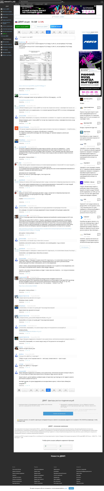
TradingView (90, 33)
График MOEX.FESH (86, 32)
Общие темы (37, 471)
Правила (78, 479)
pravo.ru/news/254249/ (24, 141)
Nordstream (22, 42)
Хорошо (71, 488)
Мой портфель (57, 479)
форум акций (29, 4)
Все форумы (85, 247)
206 (42, 32)
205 (37, 32)
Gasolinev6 (22, 105)
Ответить (21, 90)
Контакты (78, 477)
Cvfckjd (21, 364)
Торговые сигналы (16, 477)
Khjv (20, 163)
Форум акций (37, 473)
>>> (35, 88)
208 (54, 32)
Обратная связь (80, 483)
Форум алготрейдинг (39, 475)
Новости (14, 475)
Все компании (57, 481)
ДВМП (46, 4)
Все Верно (22, 147)
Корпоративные (16, 483)
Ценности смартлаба (81, 469)
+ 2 (29, 123)
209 (60, 32)
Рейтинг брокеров (38, 483)
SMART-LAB (9, 2)
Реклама (78, 475)
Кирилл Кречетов (24, 296)
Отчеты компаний (58, 475)
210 (65, 32)
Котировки (56, 471)
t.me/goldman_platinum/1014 (26, 100)
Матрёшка (22, 140)
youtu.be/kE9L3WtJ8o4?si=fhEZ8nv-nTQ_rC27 (30, 331)
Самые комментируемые (18, 473)
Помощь (78, 481)
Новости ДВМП (58, 456)
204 (31, 32)
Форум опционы (38, 477)
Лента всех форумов (39, 469)
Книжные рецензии (17, 481)
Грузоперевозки (23, 94)
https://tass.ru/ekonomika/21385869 (28, 286)
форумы (23, 4)
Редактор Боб (23, 215)
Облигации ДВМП (42, 26)
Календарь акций (58, 483)
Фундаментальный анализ (60, 473)
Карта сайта (79, 473)
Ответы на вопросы (16, 479)
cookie (65, 488)
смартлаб (17, 4)
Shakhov (21, 354)
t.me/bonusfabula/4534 (29, 198)
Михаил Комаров (24, 127)
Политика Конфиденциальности (84, 471)
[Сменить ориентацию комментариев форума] (32, 26)
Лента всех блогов (16, 469)
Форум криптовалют (39, 479)
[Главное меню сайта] (2, 1)
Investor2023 (22, 115)
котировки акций (39, 4)
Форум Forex (37, 481)
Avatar (21, 347)
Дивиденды (56, 477)
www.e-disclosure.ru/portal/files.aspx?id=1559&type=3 (32, 86)
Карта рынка (57, 469)
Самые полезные (16, 471)
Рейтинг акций (56, 26)
